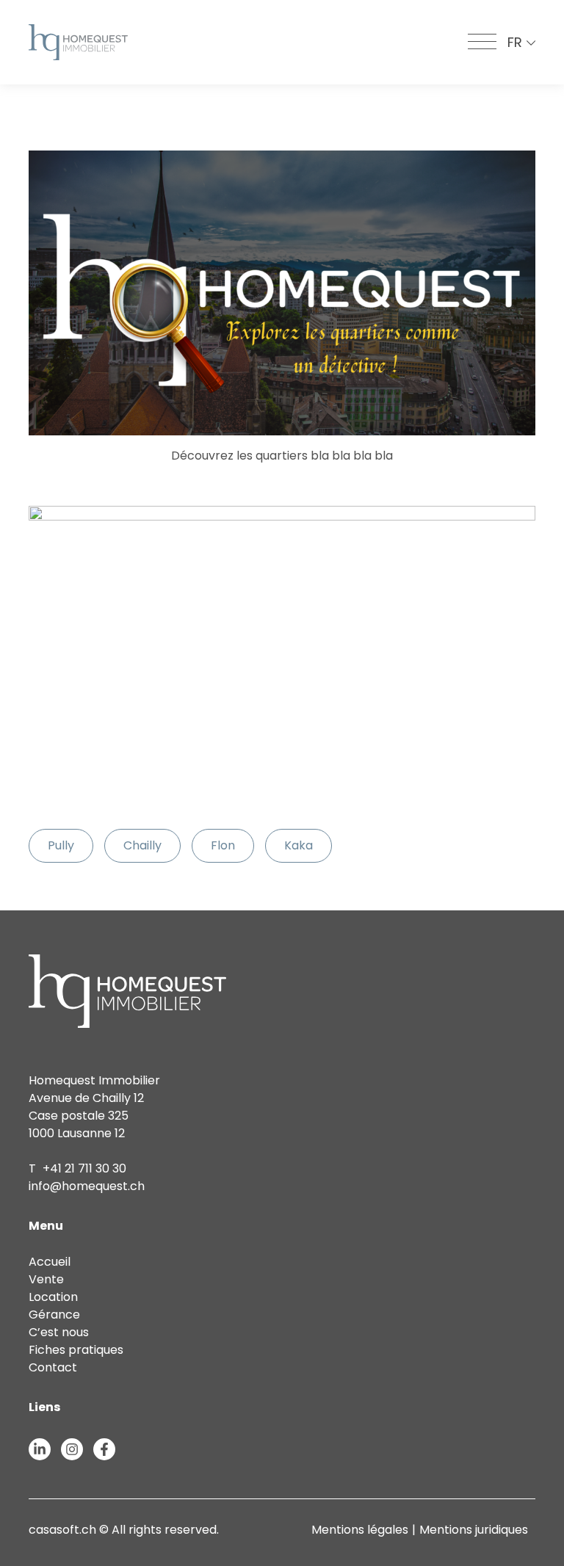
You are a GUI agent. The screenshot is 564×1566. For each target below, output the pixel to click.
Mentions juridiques (473, 1529)
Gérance (54, 1314)
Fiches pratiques (76, 1349)
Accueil (49, 1261)
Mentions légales (359, 1529)
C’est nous (59, 1332)
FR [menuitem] (514, 42)
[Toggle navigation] (482, 42)
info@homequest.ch (87, 1186)
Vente (46, 1279)
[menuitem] (521, 42)
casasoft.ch (62, 1529)
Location (53, 1296)
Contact (53, 1367)
